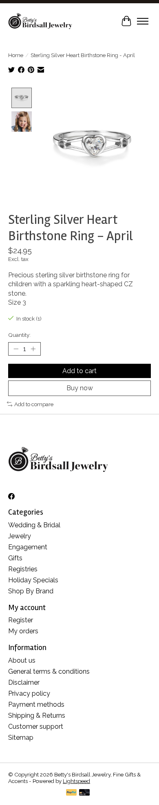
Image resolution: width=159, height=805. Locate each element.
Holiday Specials (33, 580)
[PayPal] (71, 793)
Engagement (27, 547)
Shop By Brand (30, 591)
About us (21, 660)
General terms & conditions (49, 671)
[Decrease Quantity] (16, 349)
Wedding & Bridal (34, 525)
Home (15, 55)
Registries (23, 569)
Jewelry (19, 536)
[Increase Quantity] (33, 349)
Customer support (35, 726)
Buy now (79, 388)
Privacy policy (29, 693)
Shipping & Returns (36, 715)
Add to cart (79, 371)
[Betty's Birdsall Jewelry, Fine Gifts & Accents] (40, 21)
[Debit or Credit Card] (84, 793)
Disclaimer (24, 682)
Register (20, 620)
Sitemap (20, 737)
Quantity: (19, 335)
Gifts (15, 558)
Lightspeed (76, 781)
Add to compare (33, 404)
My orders (23, 631)
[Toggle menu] (143, 21)
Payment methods (36, 704)
